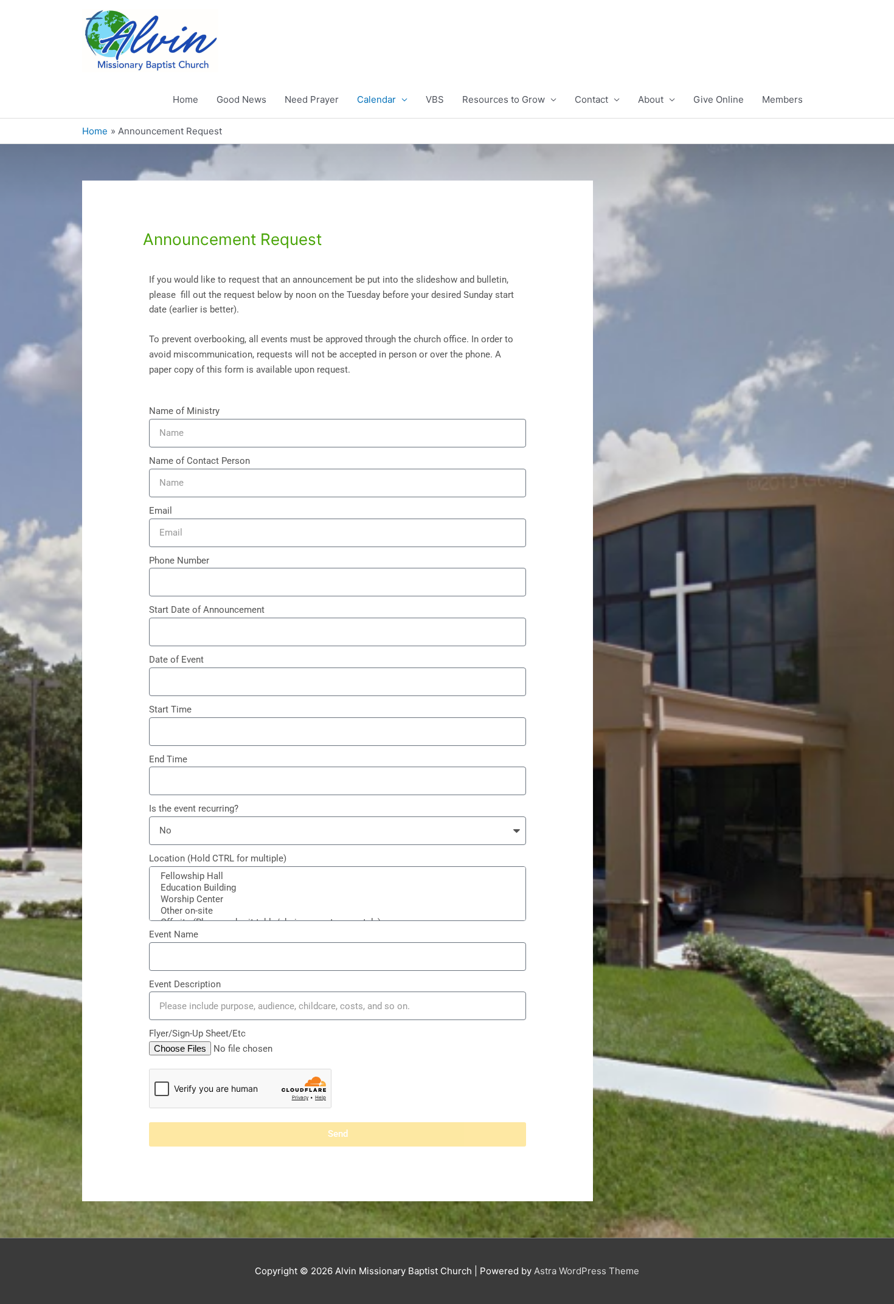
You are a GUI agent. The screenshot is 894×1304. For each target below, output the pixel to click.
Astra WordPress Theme (586, 1271)
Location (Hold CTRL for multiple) (217, 858)
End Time (168, 759)
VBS (435, 99)
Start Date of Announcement (207, 609)
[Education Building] (336, 888)
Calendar (376, 99)
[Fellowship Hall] (336, 876)
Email (160, 510)
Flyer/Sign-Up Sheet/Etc (197, 1033)
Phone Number (179, 560)
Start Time (170, 709)
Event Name (173, 934)
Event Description (185, 984)
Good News (241, 99)
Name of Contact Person (199, 460)
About (651, 99)
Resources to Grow (503, 99)
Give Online (718, 99)
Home (185, 99)
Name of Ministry (184, 410)
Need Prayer (312, 99)
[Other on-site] (336, 911)
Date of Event (176, 659)
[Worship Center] (336, 899)
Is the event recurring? (193, 808)
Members (782, 99)
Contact (591, 99)
